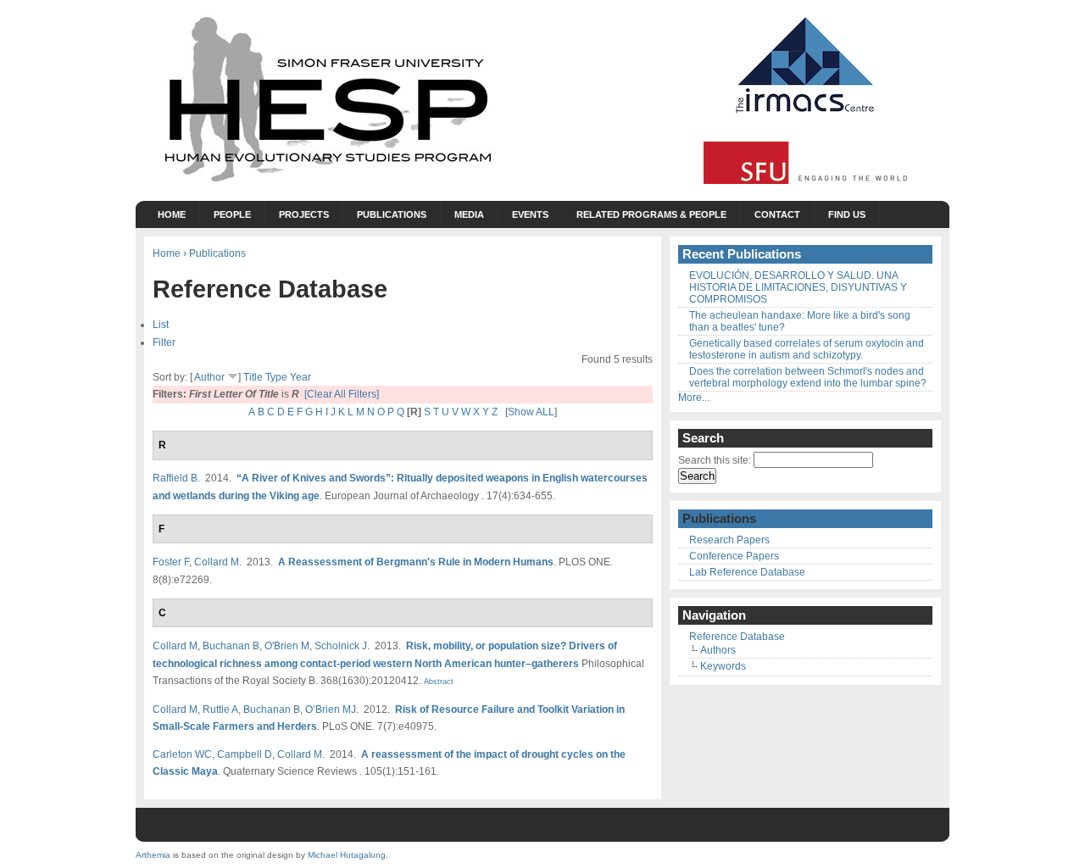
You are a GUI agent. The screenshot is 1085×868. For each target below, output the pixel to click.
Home (172, 214)
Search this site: (716, 460)
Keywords (723, 666)
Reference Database (737, 637)
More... (693, 397)
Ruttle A (220, 709)
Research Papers (729, 540)
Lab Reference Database (747, 572)
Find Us (846, 214)
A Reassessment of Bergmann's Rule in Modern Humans (416, 561)
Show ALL (531, 411)
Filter (164, 342)
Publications (391, 214)
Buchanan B (231, 645)
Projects (304, 214)
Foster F (171, 561)
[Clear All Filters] (341, 393)
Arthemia (153, 855)
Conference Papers (734, 556)
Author (209, 376)
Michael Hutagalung (347, 855)
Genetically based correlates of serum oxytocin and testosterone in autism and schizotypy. (806, 349)
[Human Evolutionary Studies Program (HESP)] (326, 183)
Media (469, 214)
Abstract (437, 681)
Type (276, 376)
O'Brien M (286, 645)
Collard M (216, 561)
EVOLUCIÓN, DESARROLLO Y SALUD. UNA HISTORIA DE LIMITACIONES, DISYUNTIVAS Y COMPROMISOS (798, 287)
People (232, 214)
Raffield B (175, 477)
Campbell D (244, 754)
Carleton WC (182, 754)
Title (253, 376)
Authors (718, 650)
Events (530, 214)
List (161, 324)
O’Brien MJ (330, 709)
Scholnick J (340, 645)
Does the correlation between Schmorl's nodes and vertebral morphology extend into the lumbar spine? (807, 377)
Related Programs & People (651, 214)
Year (300, 376)
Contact (777, 214)
